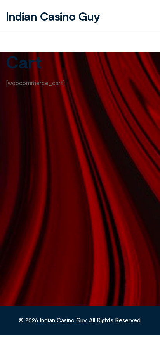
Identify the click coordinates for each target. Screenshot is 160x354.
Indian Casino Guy (53, 16)
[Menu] (146, 15)
